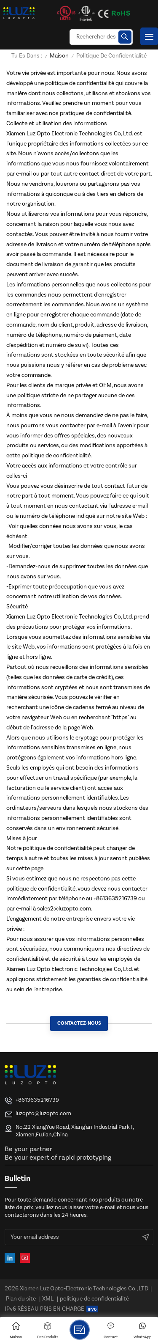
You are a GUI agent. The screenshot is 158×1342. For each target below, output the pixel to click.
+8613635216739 (37, 1099)
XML (48, 1299)
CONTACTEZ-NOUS (79, 1023)
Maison (59, 56)
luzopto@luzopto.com (43, 1113)
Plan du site (21, 1299)
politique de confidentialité (94, 1299)
